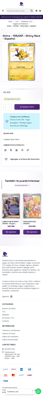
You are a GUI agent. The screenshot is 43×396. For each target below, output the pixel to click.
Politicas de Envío (8, 333)
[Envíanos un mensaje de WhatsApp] (38, 391)
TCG (16, 21)
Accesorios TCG (8, 318)
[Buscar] (32, 10)
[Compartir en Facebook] (5, 150)
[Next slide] (40, 215)
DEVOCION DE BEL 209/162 (29, 223)
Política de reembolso (10, 336)
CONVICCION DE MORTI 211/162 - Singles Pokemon (10, 223)
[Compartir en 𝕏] (11, 150)
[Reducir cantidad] (5, 107)
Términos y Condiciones (11, 330)
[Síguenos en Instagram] (11, 296)
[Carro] (40, 11)
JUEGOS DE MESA (8, 308)
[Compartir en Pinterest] (22, 150)
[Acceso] (36, 11)
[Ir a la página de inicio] (21, 4)
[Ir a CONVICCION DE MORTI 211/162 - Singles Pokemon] (11, 206)
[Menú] (2, 11)
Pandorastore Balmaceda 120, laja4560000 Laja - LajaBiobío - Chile (12, 355)
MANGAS (5, 315)
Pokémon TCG (26, 21)
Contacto (5, 321)
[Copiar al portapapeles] (28, 150)
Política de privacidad (10, 339)
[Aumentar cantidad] (10, 107)
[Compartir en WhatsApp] (17, 150)
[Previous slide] (2, 215)
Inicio (10, 21)
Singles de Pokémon (20, 24)
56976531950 (10, 349)
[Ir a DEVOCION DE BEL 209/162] (32, 206)
